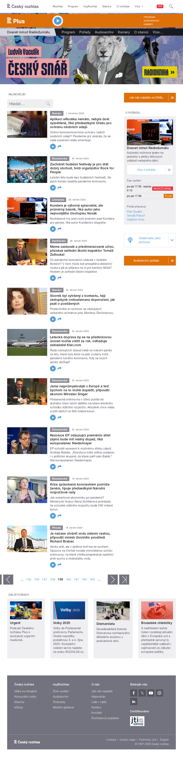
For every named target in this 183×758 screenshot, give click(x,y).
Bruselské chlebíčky (156, 623)
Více (158, 32)
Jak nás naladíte (102, 691)
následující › (113, 580)
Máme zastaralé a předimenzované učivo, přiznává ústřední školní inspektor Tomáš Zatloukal (82, 250)
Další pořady (19, 594)
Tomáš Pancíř (136, 215)
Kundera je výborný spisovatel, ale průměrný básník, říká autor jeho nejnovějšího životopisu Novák (76, 209)
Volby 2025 (61, 623)
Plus (168, 196)
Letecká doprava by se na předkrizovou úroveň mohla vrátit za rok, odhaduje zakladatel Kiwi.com (81, 341)
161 (76, 579)
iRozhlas (58, 6)
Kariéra (96, 707)
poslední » (124, 580)
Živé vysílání (61, 691)
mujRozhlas (90, 6)
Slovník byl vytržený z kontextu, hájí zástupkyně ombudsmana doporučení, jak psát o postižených (82, 299)
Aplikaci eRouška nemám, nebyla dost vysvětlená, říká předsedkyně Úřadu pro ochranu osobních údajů (81, 123)
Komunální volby (25, 696)
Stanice (106, 6)
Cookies (111, 739)
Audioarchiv (151, 21)
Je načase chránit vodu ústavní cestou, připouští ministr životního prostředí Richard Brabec (80, 537)
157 (44, 579)
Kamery (148, 24)
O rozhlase (123, 6)
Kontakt (97, 712)
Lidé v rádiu (99, 702)
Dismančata (106, 624)
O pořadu (132, 112)
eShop (18, 707)
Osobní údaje (128, 739)
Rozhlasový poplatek (105, 718)
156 (36, 579)
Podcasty (59, 702)
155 (28, 579)
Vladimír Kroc (136, 219)
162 (84, 579)
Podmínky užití (148, 739)
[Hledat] (171, 6)
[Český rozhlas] (23, 6)
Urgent (15, 623)
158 (52, 579)
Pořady (85, 32)
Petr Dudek (134, 211)
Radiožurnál (163, 188)
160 (68, 579)
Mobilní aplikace (63, 707)
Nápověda (98, 696)
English (164, 739)
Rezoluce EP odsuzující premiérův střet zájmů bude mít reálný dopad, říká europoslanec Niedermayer (80, 439)
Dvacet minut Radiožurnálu (148, 148)
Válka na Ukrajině (25, 691)
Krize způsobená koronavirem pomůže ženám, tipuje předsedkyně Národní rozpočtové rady (80, 488)
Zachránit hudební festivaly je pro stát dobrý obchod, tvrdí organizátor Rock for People (82, 168)
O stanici (141, 32)
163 (92, 579)
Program (73, 6)
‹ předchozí (8, 580)
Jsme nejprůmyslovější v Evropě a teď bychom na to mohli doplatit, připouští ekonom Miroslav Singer (79, 390)
